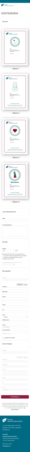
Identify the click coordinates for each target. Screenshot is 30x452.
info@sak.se (6, 446)
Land (3, 314)
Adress (4, 296)
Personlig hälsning (7, 225)
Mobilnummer (5, 319)
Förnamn (4, 286)
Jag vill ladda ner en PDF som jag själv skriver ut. (14, 254)
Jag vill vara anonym (10, 337)
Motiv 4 (16, 202)
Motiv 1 (16, 69)
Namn (3, 218)
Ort (3, 309)
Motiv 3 (16, 158)
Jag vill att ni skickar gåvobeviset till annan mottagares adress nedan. (12, 258)
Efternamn (4, 291)
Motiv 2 (16, 113)
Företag (4, 277)
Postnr (4, 304)
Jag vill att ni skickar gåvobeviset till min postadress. (15, 255)
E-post (3, 325)
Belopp (4, 248)
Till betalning (14, 397)
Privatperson (19, 284)
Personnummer (6, 330)
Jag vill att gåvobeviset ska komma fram (12, 262)
